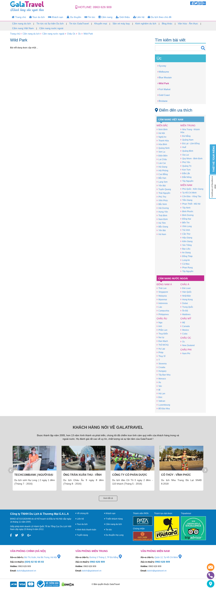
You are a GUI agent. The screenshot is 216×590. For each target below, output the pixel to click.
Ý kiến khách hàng (114, 519)
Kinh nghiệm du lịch (145, 23)
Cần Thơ (185, 234)
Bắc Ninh (162, 204)
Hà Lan (161, 393)
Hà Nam (161, 234)
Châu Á (184, 284)
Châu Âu (162, 318)
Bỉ (158, 389)
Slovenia (162, 363)
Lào (159, 307)
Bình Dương (187, 215)
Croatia (161, 367)
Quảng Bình (186, 151)
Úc (79, 33)
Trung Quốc (186, 307)
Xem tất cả (108, 498)
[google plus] (204, 4)
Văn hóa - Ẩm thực (188, 23)
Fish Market (163, 89)
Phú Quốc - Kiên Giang (191, 189)
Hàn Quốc (186, 292)
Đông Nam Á (164, 284)
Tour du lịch (38, 17)
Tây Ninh (185, 207)
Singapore (162, 292)
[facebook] (192, 4)
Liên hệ (140, 17)
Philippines (163, 314)
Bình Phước (186, 211)
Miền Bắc (162, 125)
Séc (159, 386)
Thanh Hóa (163, 140)
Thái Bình (162, 215)
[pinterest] (200, 4)
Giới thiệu (124, 17)
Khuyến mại (100, 23)
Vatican (161, 401)
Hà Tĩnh (161, 223)
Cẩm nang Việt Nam (23, 28)
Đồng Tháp (186, 256)
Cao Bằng (162, 174)
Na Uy (160, 337)
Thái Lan (162, 288)
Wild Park (88, 33)
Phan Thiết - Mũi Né (190, 204)
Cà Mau (185, 264)
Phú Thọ (161, 196)
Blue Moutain (164, 77)
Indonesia (162, 303)
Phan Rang (186, 267)
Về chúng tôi (82, 513)
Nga (159, 322)
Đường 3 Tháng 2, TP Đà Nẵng (104, 557)
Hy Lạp (161, 348)
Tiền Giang (186, 200)
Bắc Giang (162, 226)
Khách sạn (57, 17)
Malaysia (162, 295)
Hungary (161, 371)
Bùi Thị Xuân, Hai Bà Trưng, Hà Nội (40, 557)
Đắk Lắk (185, 173)
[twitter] (196, 4)
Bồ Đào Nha (163, 408)
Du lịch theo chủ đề (160, 17)
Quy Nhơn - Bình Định (191, 158)
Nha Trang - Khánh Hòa (190, 131)
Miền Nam (186, 185)
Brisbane (162, 100)
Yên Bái (161, 185)
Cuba (183, 333)
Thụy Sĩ (161, 356)
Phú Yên (185, 162)
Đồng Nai (185, 219)
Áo (159, 382)
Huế (183, 147)
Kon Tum (185, 169)
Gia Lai (184, 155)
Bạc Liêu (185, 248)
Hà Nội (161, 133)
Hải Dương (163, 208)
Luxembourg (163, 405)
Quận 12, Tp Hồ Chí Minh (167, 557)
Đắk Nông (186, 177)
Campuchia (163, 310)
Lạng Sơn (162, 182)
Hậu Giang (186, 237)
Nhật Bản (185, 295)
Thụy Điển (162, 333)
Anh (159, 326)
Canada (185, 326)
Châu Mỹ (185, 318)
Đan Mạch (162, 341)
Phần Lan (162, 330)
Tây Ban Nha (163, 374)
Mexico (184, 330)
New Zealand (187, 345)
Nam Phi (185, 353)
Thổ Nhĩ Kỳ (163, 345)
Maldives (185, 314)
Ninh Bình (162, 129)
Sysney (161, 65)
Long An (185, 260)
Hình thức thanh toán (86, 529)
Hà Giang (162, 167)
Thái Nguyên (163, 193)
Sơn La (161, 151)
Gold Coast (163, 94)
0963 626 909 (102, 7)
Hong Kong (186, 299)
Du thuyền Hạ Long (114, 535)
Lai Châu (162, 159)
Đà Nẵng (185, 136)
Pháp (160, 352)
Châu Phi (186, 349)
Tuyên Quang (164, 189)
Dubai (184, 303)
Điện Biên (162, 155)
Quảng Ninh (163, 148)
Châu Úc (71, 33)
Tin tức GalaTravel (79, 23)
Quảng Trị (185, 166)
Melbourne (163, 71)
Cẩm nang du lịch (21, 23)
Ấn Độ (184, 310)
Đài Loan (185, 288)
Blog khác (167, 23)
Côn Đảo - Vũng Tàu (190, 196)
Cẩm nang (106, 17)
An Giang (185, 252)
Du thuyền (75, 17)
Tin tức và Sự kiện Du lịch (50, 23)
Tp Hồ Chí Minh (188, 192)
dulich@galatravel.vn (26, 571)
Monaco (161, 378)
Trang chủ (20, 17)
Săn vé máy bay (121, 23)
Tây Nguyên (186, 181)
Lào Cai (161, 163)
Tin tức (91, 17)
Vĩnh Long (186, 226)
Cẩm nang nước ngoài (51, 28)
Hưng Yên (162, 211)
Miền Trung (187, 125)
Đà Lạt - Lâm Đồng (190, 143)
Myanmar (162, 299)
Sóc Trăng (186, 245)
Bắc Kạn (161, 178)
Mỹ (182, 322)
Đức (159, 397)
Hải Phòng (162, 170)
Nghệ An (161, 137)
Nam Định (162, 219)
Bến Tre (185, 222)
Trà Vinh (185, 230)
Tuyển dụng (82, 535)
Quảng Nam (186, 139)
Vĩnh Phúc (162, 200)
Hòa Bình (162, 144)
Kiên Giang (186, 241)
